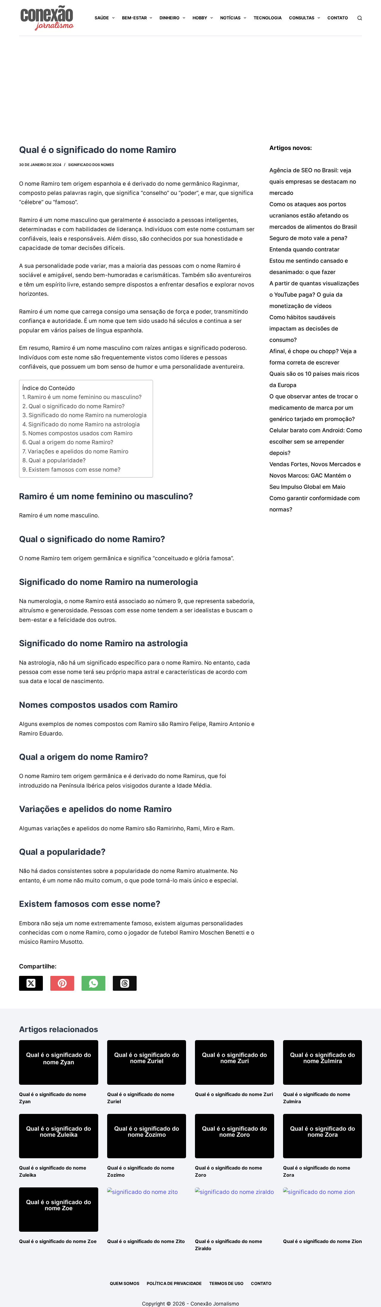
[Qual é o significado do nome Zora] (322, 1136)
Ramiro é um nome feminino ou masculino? (84, 397)
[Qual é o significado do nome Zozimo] (146, 1136)
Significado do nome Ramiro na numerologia (88, 415)
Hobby (200, 17)
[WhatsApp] (93, 983)
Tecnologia (268, 17)
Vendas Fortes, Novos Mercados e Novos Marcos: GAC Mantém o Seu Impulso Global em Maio (315, 475)
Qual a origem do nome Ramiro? (70, 442)
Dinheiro (169, 17)
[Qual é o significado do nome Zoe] (58, 1209)
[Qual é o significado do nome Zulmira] (322, 1062)
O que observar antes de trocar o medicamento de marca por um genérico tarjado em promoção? (313, 407)
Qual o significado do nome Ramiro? (77, 406)
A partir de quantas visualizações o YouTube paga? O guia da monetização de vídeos (314, 294)
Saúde (102, 17)
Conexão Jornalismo (214, 1304)
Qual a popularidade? (57, 460)
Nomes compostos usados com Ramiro (80, 433)
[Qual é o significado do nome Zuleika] (58, 1136)
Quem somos (124, 1283)
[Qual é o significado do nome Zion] (322, 1209)
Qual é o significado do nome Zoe (58, 1241)
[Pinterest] (62, 983)
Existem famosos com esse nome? (75, 469)
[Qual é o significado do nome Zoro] (234, 1136)
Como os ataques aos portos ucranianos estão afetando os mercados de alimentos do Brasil (313, 215)
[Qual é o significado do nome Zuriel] (146, 1062)
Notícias (230, 17)
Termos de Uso (226, 1283)
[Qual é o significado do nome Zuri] (234, 1062)
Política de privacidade (174, 1283)
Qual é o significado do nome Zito (146, 1241)
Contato (337, 17)
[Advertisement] (190, 80)
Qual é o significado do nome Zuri (234, 1094)
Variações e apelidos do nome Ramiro (78, 451)
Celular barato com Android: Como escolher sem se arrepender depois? (315, 441)
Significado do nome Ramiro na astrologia (84, 424)
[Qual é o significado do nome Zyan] (58, 1062)
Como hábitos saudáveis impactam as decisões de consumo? (303, 328)
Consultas (301, 17)
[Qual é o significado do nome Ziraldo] (234, 1209)
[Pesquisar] (359, 18)
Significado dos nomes (91, 164)
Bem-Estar (134, 17)
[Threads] (125, 983)
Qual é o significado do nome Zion (322, 1241)
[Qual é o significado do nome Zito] (146, 1209)
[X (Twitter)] (31, 983)
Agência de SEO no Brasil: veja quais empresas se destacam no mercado (312, 181)
